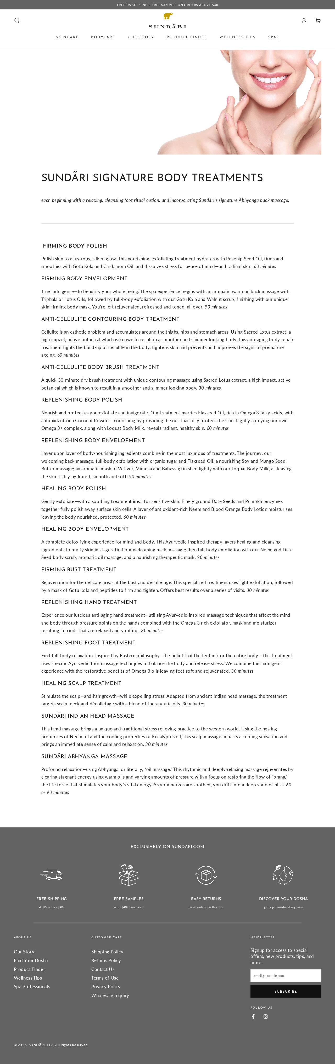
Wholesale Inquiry (110, 995)
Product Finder (29, 969)
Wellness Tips (28, 978)
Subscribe (286, 991)
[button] (17, 20)
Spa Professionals (32, 986)
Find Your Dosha (31, 960)
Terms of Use (105, 978)
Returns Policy (106, 960)
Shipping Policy (107, 951)
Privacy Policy (106, 986)
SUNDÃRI (37, 1045)
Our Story (24, 951)
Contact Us (102, 969)
